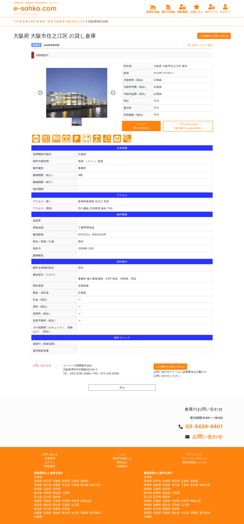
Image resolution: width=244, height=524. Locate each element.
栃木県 (47, 484)
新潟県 (38, 488)
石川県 (47, 496)
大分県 (75, 512)
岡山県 (57, 504)
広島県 (66, 504)
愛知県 (57, 492)
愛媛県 (57, 508)
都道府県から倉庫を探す (48, 473)
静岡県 (47, 492)
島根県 (47, 504)
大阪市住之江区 (75, 21)
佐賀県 (47, 512)
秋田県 (66, 480)
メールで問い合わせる (141, 126)
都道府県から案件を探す (158, 473)
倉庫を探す (29, 21)
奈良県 (75, 500)
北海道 (38, 477)
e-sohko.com (34, 8)
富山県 (38, 496)
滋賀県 (38, 500)
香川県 (47, 508)
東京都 (84, 484)
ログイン (49, 462)
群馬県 (57, 484)
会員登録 (49, 458)
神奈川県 (95, 484)
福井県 (57, 496)
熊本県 (66, 512)
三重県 (66, 492)
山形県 (75, 480)
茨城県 (38, 484)
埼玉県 (66, 484)
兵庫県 (66, 500)
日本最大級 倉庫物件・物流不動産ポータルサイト (36, 2)
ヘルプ (122, 454)
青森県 (38, 480)
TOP (16, 21)
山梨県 (47, 488)
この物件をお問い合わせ (214, 36)
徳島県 (38, 508)
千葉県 (75, 484)
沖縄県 (38, 516)
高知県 (66, 508)
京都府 (47, 500)
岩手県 (47, 480)
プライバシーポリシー (194, 458)
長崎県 (57, 512)
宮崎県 (84, 512)
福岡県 (38, 512)
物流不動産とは (122, 458)
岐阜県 (38, 492)
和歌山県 (86, 500)
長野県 (57, 488)
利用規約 (122, 466)
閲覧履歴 (49, 466)
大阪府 (58, 21)
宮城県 (57, 480)
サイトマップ (194, 454)
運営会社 (122, 462)
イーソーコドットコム (25, 14)
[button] (40, 93)
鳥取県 (38, 504)
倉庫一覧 (45, 21)
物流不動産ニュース (194, 462)
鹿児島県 (95, 512)
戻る (122, 387)
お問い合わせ (207, 436)
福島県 (84, 480)
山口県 (75, 504)
